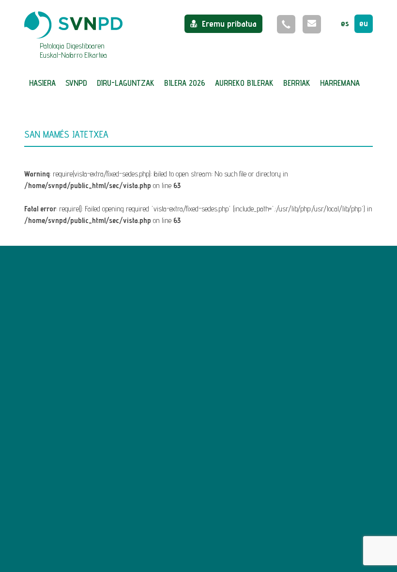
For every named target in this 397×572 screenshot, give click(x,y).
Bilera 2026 (184, 83)
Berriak (296, 83)
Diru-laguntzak (125, 83)
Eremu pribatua (229, 23)
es (345, 23)
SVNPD (76, 83)
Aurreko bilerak (244, 83)
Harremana (340, 83)
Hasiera (42, 83)
